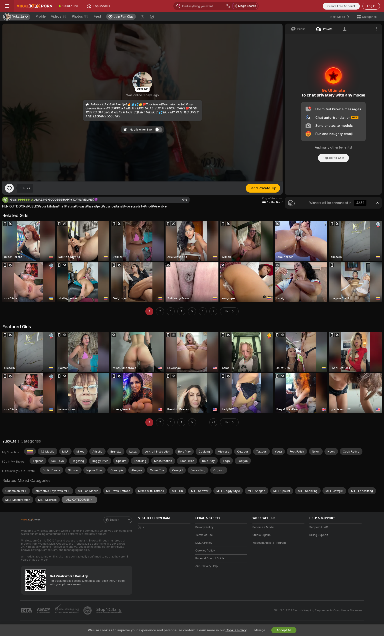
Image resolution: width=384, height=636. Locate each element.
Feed (97, 16)
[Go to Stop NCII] (109, 610)
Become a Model (263, 527)
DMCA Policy (203, 542)
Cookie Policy (236, 630)
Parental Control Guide (209, 558)
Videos (58, 16)
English (114, 519)
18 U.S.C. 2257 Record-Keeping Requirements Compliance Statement (318, 610)
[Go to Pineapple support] (88, 610)
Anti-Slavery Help (206, 566)
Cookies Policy (205, 550)
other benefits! (341, 147)
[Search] (228, 6)
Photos (80, 16)
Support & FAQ (318, 527)
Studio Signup (261, 535)
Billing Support (318, 535)
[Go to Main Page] (34, 6)
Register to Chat (333, 157)
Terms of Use (204, 535)
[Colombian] (30, 451)
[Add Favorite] (9, 188)
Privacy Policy (204, 527)
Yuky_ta (9, 441)
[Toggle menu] (7, 6)
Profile (41, 16)
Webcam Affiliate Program (269, 542)
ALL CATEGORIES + (79, 499)
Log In (371, 6)
